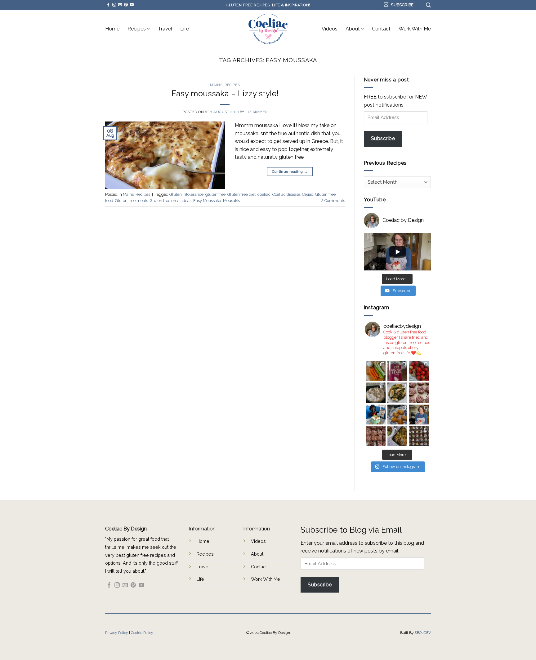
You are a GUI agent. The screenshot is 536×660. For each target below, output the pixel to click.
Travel (165, 29)
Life (184, 29)
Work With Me (415, 29)
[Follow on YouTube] (132, 5)
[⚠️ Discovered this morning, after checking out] (397, 371)
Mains (216, 85)
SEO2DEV (423, 632)
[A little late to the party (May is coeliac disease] (397, 414)
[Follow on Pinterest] (126, 5)
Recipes (136, 29)
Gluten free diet (241, 194)
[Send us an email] (120, 5)
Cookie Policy (142, 632)
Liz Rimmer (257, 112)
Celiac (307, 194)
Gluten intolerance (186, 194)
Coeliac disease (286, 194)
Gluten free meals (131, 200)
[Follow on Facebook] (108, 5)
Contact (381, 29)
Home (112, 29)
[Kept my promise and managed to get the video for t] (397, 436)
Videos (329, 29)
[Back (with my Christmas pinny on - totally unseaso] (419, 414)
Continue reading (290, 171)
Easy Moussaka (207, 200)
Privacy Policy (116, 632)
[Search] (428, 5)
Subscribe (383, 138)
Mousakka (232, 200)
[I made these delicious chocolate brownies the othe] (376, 436)
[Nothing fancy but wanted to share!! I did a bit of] (376, 371)
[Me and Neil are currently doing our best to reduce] (397, 392)
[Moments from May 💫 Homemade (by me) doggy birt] (376, 414)
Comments (333, 200)
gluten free (215, 194)
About (353, 29)
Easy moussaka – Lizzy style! (225, 93)
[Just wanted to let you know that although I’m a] (376, 392)
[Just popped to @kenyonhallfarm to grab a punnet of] (419, 371)
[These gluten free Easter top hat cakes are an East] (419, 436)
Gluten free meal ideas (170, 200)
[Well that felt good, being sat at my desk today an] (419, 392)
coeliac (263, 194)
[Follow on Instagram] (114, 5)
